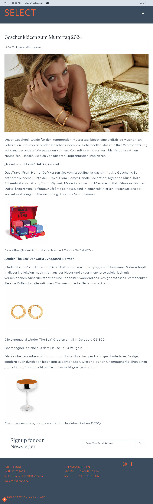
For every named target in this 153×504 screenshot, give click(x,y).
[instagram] (125, 464)
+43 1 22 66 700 (14, 485)
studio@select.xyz (16, 480)
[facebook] (132, 464)
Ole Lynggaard (34, 47)
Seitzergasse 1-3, (15, 476)
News (22, 47)
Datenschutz (31, 497)
